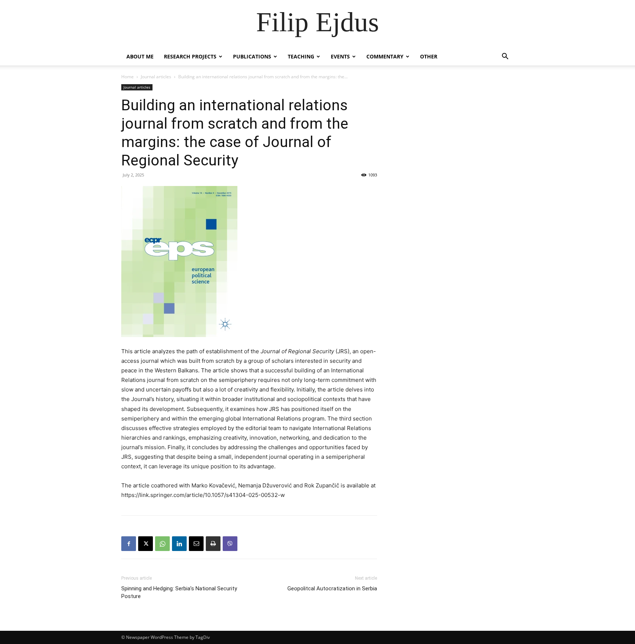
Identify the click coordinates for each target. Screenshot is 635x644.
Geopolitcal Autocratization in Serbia (332, 588)
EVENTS (340, 56)
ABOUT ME (140, 56)
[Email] (196, 543)
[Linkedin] (179, 543)
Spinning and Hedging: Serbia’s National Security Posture (179, 592)
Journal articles (156, 77)
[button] (505, 57)
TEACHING (301, 56)
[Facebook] (128, 543)
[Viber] (230, 543)
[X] (145, 543)
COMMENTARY (384, 56)
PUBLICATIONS (252, 56)
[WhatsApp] (162, 543)
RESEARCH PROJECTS (190, 56)
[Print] (213, 543)
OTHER (428, 56)
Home (127, 77)
